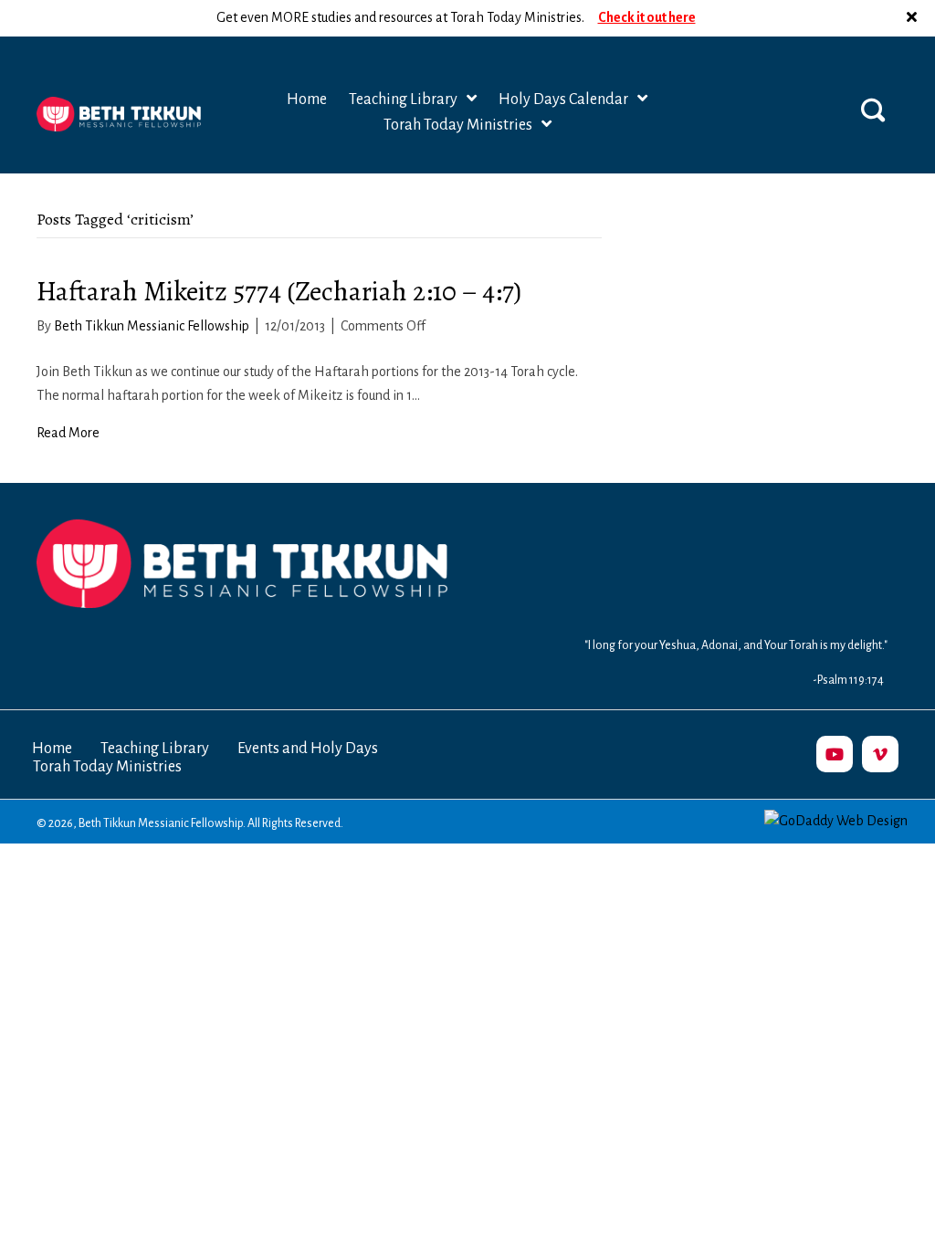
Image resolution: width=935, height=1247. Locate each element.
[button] (914, 18)
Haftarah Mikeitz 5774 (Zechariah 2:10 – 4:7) (279, 291)
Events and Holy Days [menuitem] (307, 748)
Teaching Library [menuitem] (154, 748)
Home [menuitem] (52, 748)
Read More (68, 432)
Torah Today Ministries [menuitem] (107, 767)
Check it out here (647, 17)
